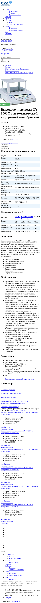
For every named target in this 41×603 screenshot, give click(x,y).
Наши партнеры (15, 558)
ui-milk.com (16, 601)
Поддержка (13, 573)
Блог (6, 577)
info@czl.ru (9, 597)
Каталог (8, 560)
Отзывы (12, 556)
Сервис (7, 571)
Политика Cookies (17, 583)
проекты (8, 564)
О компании (9, 555)
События (8, 566)
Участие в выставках (16, 570)
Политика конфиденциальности (12, 582)
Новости (12, 568)
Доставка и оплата (15, 575)
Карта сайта (13, 562)
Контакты (12, 579)
